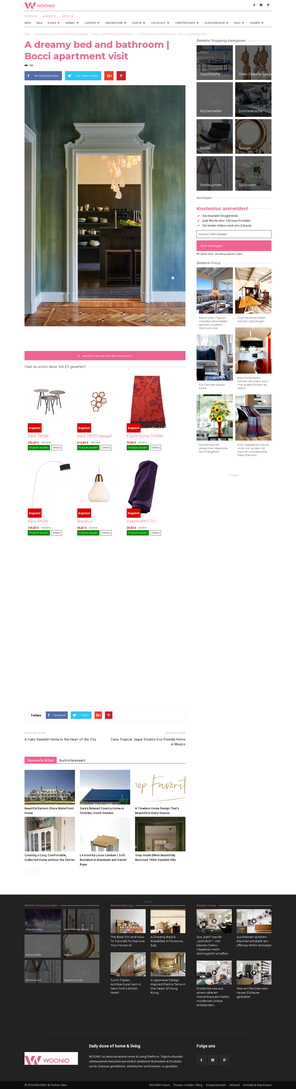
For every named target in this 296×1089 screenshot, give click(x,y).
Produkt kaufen (39, 447)
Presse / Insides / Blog (188, 1085)
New (28, 22)
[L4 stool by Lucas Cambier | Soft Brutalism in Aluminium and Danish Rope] (105, 834)
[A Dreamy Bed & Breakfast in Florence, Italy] (168, 921)
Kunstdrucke (215, 22)
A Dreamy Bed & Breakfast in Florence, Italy (167, 941)
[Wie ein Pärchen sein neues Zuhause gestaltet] (254, 973)
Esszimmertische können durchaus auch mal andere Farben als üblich (252, 383)
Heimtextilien (185, 22)
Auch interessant (72, 760)
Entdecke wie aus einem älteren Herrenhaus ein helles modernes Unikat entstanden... (213, 996)
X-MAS (52, 22)
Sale (39, 22)
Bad (237, 22)
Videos (47, 16)
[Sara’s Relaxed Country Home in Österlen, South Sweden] (105, 787)
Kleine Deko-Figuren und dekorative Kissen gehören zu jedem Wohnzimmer (213, 323)
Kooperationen (216, 1085)
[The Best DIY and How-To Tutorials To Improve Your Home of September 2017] (128, 921)
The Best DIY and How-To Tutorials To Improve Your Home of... (128, 941)
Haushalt (158, 22)
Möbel (70, 22)
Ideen (66, 16)
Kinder (255, 22)
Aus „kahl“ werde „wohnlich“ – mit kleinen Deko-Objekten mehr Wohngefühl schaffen (212, 945)
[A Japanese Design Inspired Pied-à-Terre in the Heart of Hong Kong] (168, 964)
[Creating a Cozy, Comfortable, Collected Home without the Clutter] (50, 834)
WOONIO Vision (159, 1085)
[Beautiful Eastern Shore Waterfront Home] (50, 787)
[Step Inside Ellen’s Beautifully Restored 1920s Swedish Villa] (160, 834)
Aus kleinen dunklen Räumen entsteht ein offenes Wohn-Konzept (254, 941)
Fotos (29, 16)
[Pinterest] (268, 5)
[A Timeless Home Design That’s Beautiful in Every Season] (160, 787)
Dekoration (114, 22)
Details (56, 447)
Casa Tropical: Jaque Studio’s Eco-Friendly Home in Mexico (148, 741)
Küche (137, 22)
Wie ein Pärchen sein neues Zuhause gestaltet (252, 992)
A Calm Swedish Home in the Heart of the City (60, 739)
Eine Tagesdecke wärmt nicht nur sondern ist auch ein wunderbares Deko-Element (253, 450)
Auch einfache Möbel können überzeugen (251, 319)
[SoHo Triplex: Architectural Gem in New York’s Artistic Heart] (128, 964)
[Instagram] (261, 5)
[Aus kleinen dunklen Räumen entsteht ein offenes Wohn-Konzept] (254, 921)
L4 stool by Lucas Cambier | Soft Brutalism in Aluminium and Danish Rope (103, 859)
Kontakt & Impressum (257, 1085)
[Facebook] (254, 5)
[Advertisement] (105, 339)
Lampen (90, 22)
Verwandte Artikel (40, 760)
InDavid (235, 1085)
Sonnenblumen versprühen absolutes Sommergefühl (213, 448)
